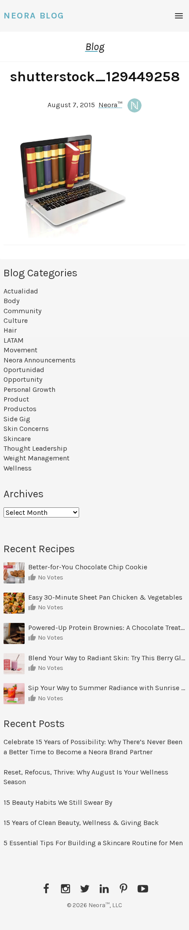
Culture (16, 320)
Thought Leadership (35, 448)
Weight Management (36, 458)
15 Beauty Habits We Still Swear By (58, 802)
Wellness (18, 468)
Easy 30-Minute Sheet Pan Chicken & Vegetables (105, 597)
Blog (94, 46)
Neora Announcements (40, 360)
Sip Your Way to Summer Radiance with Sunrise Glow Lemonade (106, 688)
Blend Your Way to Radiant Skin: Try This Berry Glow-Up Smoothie (106, 658)
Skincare (17, 438)
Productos (20, 409)
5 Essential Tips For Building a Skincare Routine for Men (94, 843)
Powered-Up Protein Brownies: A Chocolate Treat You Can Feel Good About (106, 627)
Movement (20, 350)
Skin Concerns (26, 428)
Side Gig (17, 419)
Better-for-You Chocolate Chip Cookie (88, 567)
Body (11, 301)
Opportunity (23, 379)
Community (22, 311)
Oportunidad (24, 369)
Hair (10, 330)
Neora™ (110, 105)
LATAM (14, 340)
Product (16, 399)
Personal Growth (29, 389)
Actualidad (21, 291)
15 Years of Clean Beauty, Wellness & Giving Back (81, 822)
